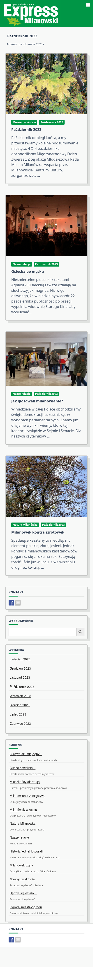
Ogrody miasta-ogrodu (26, 907)
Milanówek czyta (21, 865)
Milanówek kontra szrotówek (37, 532)
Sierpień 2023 (20, 705)
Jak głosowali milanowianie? (37, 401)
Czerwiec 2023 (20, 723)
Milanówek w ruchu (23, 809)
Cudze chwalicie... (22, 767)
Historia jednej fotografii (26, 851)
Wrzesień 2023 (20, 695)
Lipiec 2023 (18, 714)
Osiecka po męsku (27, 271)
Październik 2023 (51, 122)
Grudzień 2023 (20, 668)
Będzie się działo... (23, 893)
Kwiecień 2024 (20, 659)
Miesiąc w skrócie (24, 122)
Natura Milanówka (25, 525)
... (38, 175)
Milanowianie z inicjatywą (27, 795)
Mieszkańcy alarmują (25, 781)
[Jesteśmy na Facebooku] (11, 603)
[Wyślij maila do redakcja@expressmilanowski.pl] (18, 603)
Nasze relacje (21, 264)
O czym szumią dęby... (26, 754)
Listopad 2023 (20, 677)
